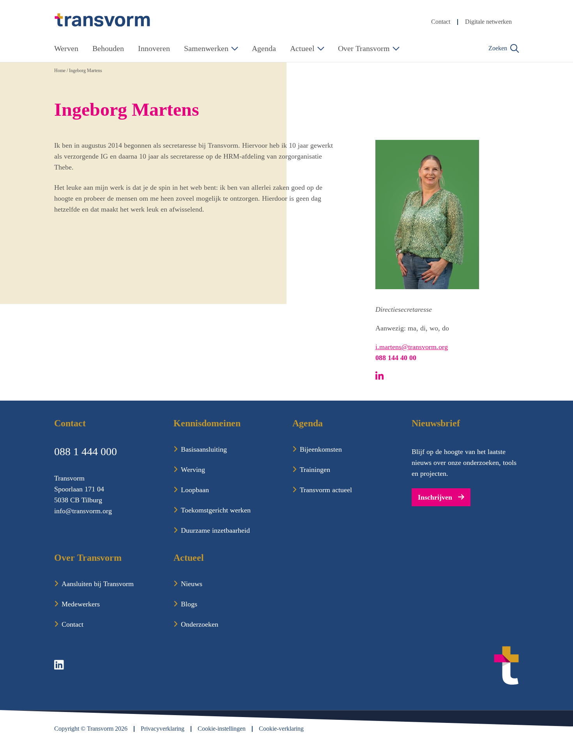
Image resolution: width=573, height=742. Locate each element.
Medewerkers (81, 604)
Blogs (189, 604)
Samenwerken (206, 48)
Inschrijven (435, 497)
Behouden (108, 48)
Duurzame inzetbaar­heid (215, 530)
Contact (440, 21)
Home (59, 70)
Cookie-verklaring (281, 728)
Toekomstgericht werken (216, 510)
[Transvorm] (102, 20)
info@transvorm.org (83, 511)
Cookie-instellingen (222, 728)
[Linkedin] (59, 666)
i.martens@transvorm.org (411, 347)
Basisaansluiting (204, 449)
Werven (66, 48)
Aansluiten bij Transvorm (98, 584)
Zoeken (497, 48)
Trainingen (315, 469)
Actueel (302, 48)
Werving (193, 469)
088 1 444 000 (85, 451)
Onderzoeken (199, 624)
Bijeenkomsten (321, 449)
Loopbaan (195, 490)
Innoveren (154, 48)
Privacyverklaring (162, 728)
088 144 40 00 (395, 358)
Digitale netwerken (488, 21)
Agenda (264, 48)
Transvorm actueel (326, 490)
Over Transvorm (364, 48)
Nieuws (191, 584)
